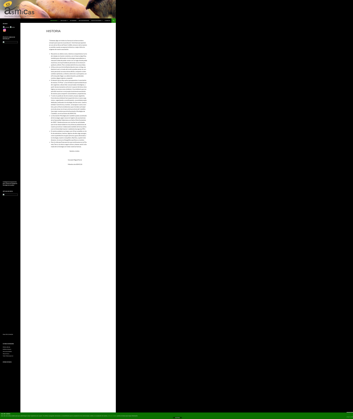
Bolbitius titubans (7, 349)
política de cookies (112, 416)
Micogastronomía (84, 20)
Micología (63, 20)
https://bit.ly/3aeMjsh (8, 334)
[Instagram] (4, 30)
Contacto (107, 20)
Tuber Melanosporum (8, 356)
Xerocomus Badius (7, 351)
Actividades (73, 20)
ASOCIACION (53, 20)
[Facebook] (6, 27)
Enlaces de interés (96, 20)
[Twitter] (12, 27)
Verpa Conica (6, 353)
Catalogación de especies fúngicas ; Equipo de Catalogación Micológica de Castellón (10, 183)
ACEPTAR (177, 417)
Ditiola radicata (6, 347)
